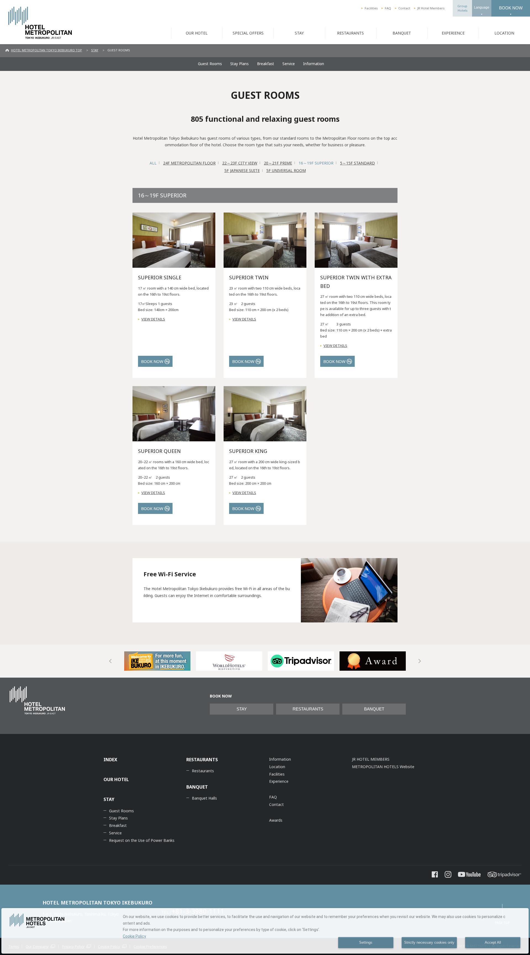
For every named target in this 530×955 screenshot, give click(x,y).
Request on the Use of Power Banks (141, 840)
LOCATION (504, 33)
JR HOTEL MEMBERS (370, 759)
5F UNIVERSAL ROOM (286, 170)
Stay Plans (239, 63)
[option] (157, 661)
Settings (365, 943)
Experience (278, 781)
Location (277, 766)
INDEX (110, 760)
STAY (299, 33)
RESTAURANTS (350, 33)
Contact (404, 8)
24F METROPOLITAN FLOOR (189, 163)
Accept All (493, 943)
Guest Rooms (210, 63)
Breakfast (265, 63)
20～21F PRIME (278, 163)
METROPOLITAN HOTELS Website (383, 766)
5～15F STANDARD (357, 163)
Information (313, 63)
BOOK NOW (511, 8)
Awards (275, 820)
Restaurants (203, 770)
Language (481, 7)
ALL (153, 163)
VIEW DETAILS (153, 319)
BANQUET (402, 33)
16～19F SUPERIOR (316, 163)
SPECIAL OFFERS (248, 33)
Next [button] (419, 661)
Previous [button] (110, 661)
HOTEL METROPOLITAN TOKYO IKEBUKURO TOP (46, 50)
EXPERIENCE (453, 33)
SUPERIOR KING (248, 451)
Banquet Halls (204, 798)
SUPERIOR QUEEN (159, 451)
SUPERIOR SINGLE (159, 277)
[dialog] (265, 931)
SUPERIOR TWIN (249, 277)
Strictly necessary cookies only (429, 943)
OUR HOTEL (197, 33)
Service (288, 63)
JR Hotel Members (430, 8)
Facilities (371, 8)
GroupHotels (462, 8)
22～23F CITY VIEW (239, 163)
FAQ (388, 8)
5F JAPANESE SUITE (242, 170)
